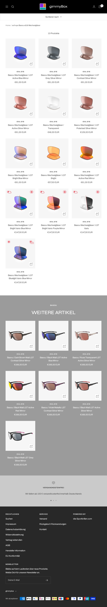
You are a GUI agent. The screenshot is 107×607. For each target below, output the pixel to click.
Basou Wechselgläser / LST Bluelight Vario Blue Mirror (20, 277)
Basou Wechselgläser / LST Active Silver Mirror (20, 126)
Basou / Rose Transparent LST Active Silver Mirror (87, 359)
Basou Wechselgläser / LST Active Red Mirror (86, 177)
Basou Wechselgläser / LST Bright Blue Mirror (20, 177)
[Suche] (12, 6)
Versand (43, 519)
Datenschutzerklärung (15, 529)
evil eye (20, 71)
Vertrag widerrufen (14, 540)
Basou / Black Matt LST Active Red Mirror (20, 409)
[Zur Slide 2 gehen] (53, 500)
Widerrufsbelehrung (15, 535)
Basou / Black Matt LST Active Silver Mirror (86, 409)
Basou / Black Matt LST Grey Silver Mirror (20, 459)
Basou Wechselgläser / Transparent (53, 126)
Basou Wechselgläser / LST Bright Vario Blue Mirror (20, 227)
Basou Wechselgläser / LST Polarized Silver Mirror (86, 126)
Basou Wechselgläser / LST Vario (86, 227)
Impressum (11, 524)
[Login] (94, 6)
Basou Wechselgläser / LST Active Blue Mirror (20, 76)
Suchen (9, 519)
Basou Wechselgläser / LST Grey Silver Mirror (53, 76)
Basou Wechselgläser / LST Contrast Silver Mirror (86, 76)
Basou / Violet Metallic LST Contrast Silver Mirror (53, 409)
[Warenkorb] (100, 6)
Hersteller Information (15, 550)
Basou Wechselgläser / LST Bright (53, 177)
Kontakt (43, 529)
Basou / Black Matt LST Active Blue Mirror (53, 359)
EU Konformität (13, 556)
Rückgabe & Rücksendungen (52, 524)
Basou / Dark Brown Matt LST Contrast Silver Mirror (20, 359)
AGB (8, 545)
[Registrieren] (47, 580)
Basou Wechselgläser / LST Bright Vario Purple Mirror (53, 227)
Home (8, 25)
